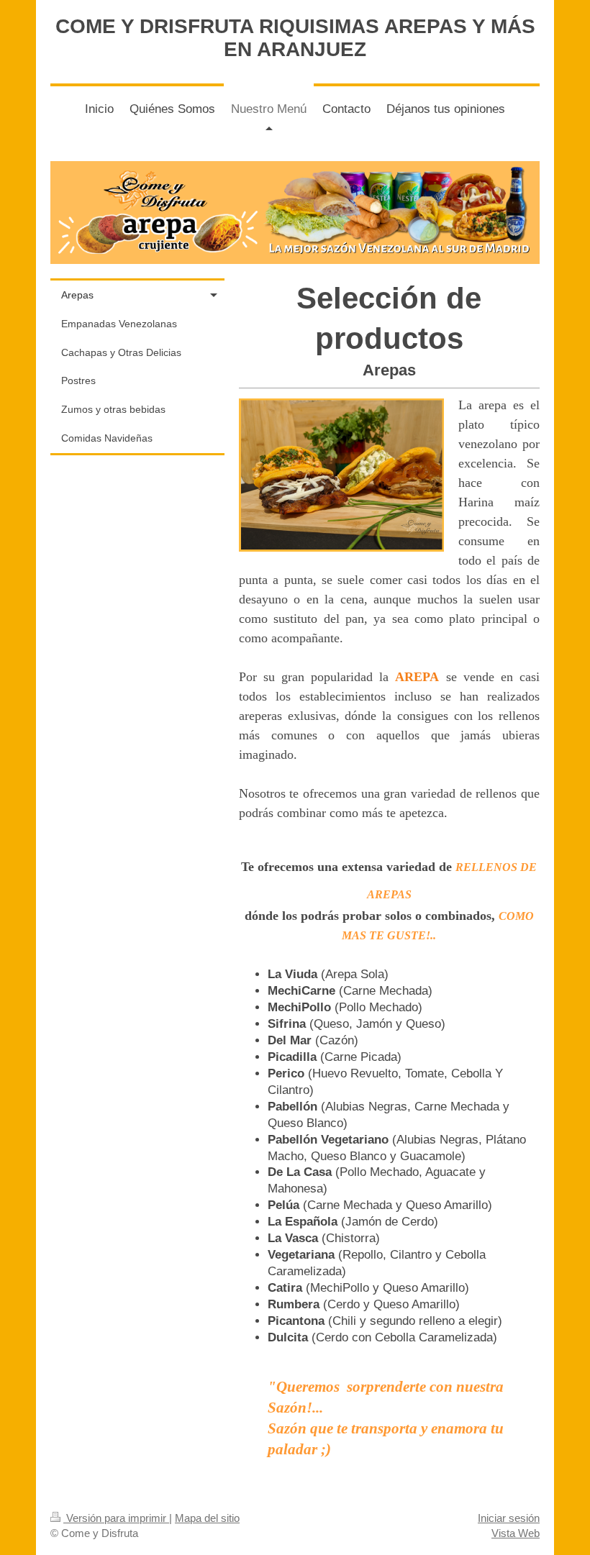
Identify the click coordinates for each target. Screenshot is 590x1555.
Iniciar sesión (509, 1518)
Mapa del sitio (207, 1518)
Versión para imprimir (116, 1518)
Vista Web (515, 1533)
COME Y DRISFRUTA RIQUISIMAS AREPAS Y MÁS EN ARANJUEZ (295, 37)
